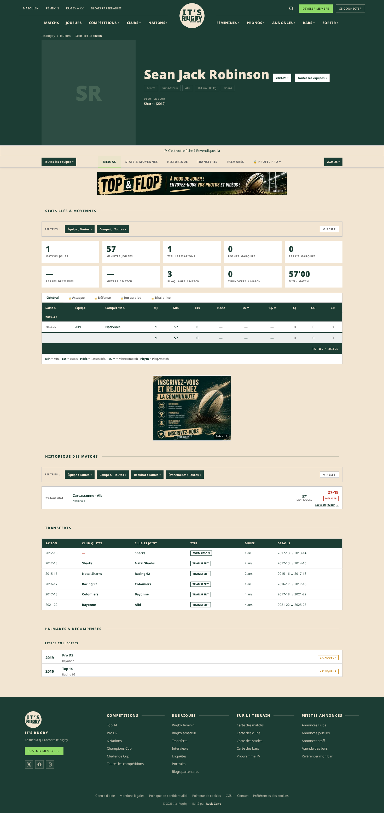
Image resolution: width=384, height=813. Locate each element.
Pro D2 (112, 733)
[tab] (52, 298)
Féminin (52, 8)
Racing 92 (142, 573)
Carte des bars (248, 748)
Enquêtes (179, 756)
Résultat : (147, 475)
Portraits (178, 763)
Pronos (255, 22)
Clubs (134, 22)
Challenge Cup (118, 756)
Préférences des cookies (271, 795)
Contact (242, 795)
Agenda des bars (315, 748)
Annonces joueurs (316, 733)
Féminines (228, 22)
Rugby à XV (75, 8)
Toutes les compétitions (125, 763)
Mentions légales (132, 795)
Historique (177, 162)
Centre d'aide (105, 795)
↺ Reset (329, 229)
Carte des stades (249, 740)
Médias (109, 162)
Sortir (330, 22)
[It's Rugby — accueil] (192, 16)
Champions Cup (119, 748)
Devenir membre (315, 8)
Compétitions (104, 22)
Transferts (207, 162)
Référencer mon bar (317, 756)
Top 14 (112, 725)
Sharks (140, 553)
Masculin (31, 8)
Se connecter (350, 8)
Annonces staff (313, 740)
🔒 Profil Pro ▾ (267, 162)
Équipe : (80, 229)
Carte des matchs (250, 725)
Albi (138, 604)
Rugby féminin (183, 725)
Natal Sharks (145, 563)
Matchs (51, 22)
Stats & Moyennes (141, 162)
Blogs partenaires (106, 8)
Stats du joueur (327, 504)
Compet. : (113, 229)
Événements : (184, 475)
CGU (229, 795)
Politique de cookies (206, 795)
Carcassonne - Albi (88, 495)
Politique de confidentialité (168, 795)
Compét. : (113, 475)
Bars (309, 22)
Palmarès (235, 162)
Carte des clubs (248, 733)
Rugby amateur (184, 733)
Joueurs (74, 22)
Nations (157, 22)
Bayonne (142, 594)
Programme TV (248, 756)
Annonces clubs (314, 725)
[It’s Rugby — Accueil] (33, 719)
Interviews (180, 748)
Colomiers (143, 584)
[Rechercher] (291, 8)
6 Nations (114, 740)
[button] (192, 497)
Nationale (79, 501)
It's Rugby (48, 36)
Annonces (283, 22)
